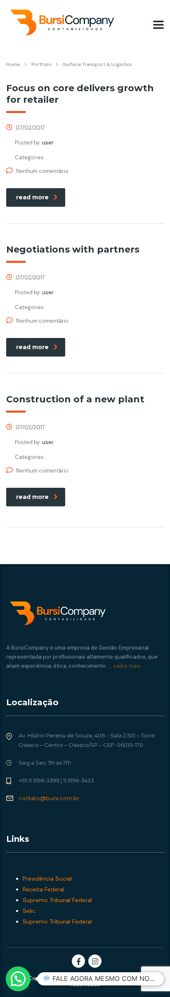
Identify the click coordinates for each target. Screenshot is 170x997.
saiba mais (126, 665)
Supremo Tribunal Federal (57, 900)
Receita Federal (43, 889)
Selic (29, 910)
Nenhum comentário (42, 171)
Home (13, 64)
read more (32, 197)
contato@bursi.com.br (49, 798)
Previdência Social (47, 878)
